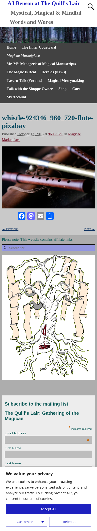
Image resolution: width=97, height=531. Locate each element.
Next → (89, 229)
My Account (16, 97)
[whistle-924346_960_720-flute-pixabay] (48, 177)
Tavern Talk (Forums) (24, 81)
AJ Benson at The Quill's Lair (44, 3)
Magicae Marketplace (23, 56)
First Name (13, 448)
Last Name (13, 463)
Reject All (70, 521)
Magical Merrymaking (66, 81)
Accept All (48, 509)
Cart (76, 89)
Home (11, 47)
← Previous (10, 229)
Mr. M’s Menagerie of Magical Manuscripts (41, 64)
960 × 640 (55, 134)
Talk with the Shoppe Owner (30, 89)
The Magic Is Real (21, 72)
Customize (25, 521)
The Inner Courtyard (39, 47)
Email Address (47, 433)
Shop (62, 89)
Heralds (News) (53, 72)
